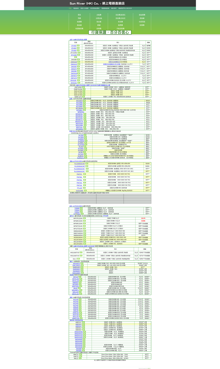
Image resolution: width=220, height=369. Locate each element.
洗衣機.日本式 (120, 18)
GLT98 (80, 152)
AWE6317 (79, 326)
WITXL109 (75, 279)
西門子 (72, 216)
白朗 (70, 98)
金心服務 (86, 85)
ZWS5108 (74, 62)
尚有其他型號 (79, 320)
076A (81, 118)
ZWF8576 (74, 76)
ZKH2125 (74, 83)
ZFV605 (73, 45)
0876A (81, 116)
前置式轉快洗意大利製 (111, 64)
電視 (79, 15)
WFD (77, 127)
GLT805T (81, 150)
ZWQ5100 (74, 73)
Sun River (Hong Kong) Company (99, 5)
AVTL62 (75, 301)
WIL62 (75, 288)
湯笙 (70, 206)
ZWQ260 (74, 66)
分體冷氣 (99, 18)
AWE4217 (79, 324)
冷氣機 (99, 15)
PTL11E (79, 188)
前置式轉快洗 (114, 62)
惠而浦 (72, 320)
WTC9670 (79, 101)
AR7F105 (76, 314)
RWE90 (75, 269)
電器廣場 (76, 8)
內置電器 (142, 21)
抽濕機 (79, 21)
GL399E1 (81, 142)
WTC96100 (79, 108)
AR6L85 (75, 307)
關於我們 (113, 8)
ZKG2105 (73, 80)
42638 (78, 345)
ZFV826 (73, 50)
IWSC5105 (75, 286)
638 (78, 347)
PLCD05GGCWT (79, 163)
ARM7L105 (75, 318)
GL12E (81, 146)
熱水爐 (99, 21)
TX (75, 208)
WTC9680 (79, 102)
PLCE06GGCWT (79, 171)
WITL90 (75, 277)
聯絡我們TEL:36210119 (125, 8)
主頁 (70, 8)
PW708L (79, 177)
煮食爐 (142, 18)
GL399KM (81, 141)
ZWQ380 (74, 71)
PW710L (79, 183)
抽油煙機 (142, 15)
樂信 (71, 261)
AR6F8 (75, 309)
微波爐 (79, 25)
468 (78, 339)
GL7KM (81, 135)
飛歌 (71, 161)
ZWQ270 (74, 69)
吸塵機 (120, 25)
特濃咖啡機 (79, 28)
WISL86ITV (75, 290)
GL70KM (81, 137)
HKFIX (149, 368)
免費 (103, 85)
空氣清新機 (120, 28)
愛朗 (71, 297)
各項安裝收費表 (95, 8)
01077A (80, 121)
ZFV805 (73, 48)
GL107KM (81, 144)
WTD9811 (79, 110)
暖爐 (98, 25)
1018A (81, 123)
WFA (77, 114)
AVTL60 (75, 299)
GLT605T (81, 148)
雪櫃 (79, 18)
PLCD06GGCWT (79, 169)
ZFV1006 (74, 55)
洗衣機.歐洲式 (120, 15)
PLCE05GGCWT (80, 166)
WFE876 (80, 112)
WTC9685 (79, 104)
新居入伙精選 (85, 8)
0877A (81, 119)
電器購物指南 (105, 8)
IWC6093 (75, 284)
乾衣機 (120, 21)
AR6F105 (76, 312)
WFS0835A (79, 129)
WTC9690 (79, 106)
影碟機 (142, 25)
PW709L (79, 180)
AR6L (75, 311)
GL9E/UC (81, 156)
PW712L (79, 185)
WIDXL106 (75, 294)
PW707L (79, 174)
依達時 (72, 275)
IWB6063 (75, 282)
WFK (77, 123)
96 (77, 208)
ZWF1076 (74, 78)
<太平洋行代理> (77, 161)
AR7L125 (76, 316)
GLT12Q (80, 154)
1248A (81, 125)
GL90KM (81, 139)
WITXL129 (75, 280)
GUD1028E (79, 190)
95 (77, 311)
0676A (81, 114)
